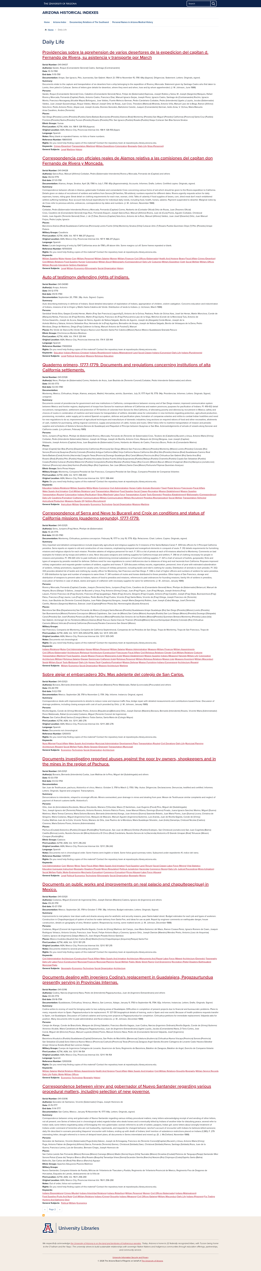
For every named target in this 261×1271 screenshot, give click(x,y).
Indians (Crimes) (102, 1196)
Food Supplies (71, 261)
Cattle (139, 488)
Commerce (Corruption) (114, 872)
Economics (79, 268)
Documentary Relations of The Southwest (89, 22)
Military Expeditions (105, 146)
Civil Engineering (163, 962)
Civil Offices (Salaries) (147, 1196)
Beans (182, 258)
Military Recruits (50, 265)
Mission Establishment (169, 491)
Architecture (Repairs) (188, 662)
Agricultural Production (53, 501)
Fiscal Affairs (191, 258)
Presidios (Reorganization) (156, 497)
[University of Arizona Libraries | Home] (70, 1228)
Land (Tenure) (146, 865)
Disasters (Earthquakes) (200, 962)
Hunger (81, 261)
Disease (84, 659)
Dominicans (94, 659)
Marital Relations (66, 1071)
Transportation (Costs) (136, 494)
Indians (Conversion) (162, 352)
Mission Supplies (188, 491)
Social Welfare (192, 261)
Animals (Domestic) (151, 488)
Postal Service (174, 488)
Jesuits (84, 656)
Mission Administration (136, 649)
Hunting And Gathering (53, 1199)
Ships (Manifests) (105, 494)
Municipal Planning (194, 743)
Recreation (153, 491)
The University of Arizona (152, 1261)
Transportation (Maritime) (83, 146)
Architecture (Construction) (103, 652)
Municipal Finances (86, 962)
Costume (198, 652)
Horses (68, 258)
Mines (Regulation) (110, 869)
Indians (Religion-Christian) (76, 352)
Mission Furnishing (148, 662)
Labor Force (119, 494)
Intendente (63, 265)
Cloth (182, 261)
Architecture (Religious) (78, 652)
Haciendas (144, 869)
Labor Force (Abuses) (151, 872)
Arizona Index (59, 22)
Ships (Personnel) (155, 146)
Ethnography (91, 268)
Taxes (83, 865)
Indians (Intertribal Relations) (93, 1193)
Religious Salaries (71, 659)
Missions (90, 356)
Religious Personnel (125, 659)
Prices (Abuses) (133, 872)
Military (70, 268)
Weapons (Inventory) (184, 659)
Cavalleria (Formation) (62, 497)
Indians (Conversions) (167, 662)
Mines (77, 865)
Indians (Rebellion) (116, 1193)
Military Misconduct (204, 659)
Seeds (45, 662)
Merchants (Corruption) (92, 872)
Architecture (113, 665)
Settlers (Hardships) (78, 265)
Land (135, 352)
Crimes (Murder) (71, 1193)
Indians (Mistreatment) (122, 352)
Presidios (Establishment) (174, 494)
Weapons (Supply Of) (75, 501)
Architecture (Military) (52, 659)
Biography (132, 146)
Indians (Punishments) (191, 352)
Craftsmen (78, 497)
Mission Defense (130, 662)
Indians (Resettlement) (100, 352)
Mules (61, 258)
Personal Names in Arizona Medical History (132, 22)
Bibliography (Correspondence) (127, 261)
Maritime (71, 149)
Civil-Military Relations (53, 261)
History (79, 149)
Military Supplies (50, 258)
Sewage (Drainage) (99, 746)
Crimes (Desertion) (62, 146)
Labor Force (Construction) (64, 962)
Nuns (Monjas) (49, 743)
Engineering (75, 872)
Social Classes (145, 352)
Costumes (156, 261)
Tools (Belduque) (70, 662)
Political (70, 356)
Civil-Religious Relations (152, 652)
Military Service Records (207, 1071)
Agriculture (80, 356)
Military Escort (105, 261)
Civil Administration (119, 488)
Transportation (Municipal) (120, 746)
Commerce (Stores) (159, 869)
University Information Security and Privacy (130, 1257)
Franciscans (186, 488)
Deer (67, 1199)
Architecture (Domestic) (194, 958)
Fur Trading (209, 1196)
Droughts (180, 1071)
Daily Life (142, 146)
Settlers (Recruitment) (95, 501)
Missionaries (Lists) (113, 656)
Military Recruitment (133, 497)
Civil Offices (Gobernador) (146, 258)
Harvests (182, 656)
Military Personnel (85, 258)
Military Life (192, 656)
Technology (107, 504)
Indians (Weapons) (169, 656)
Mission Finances (96, 656)
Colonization (121, 146)
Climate (168, 652)
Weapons (152, 649)
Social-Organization (107, 268)
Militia (89, 488)
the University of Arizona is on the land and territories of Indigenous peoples (106, 1243)
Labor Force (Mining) (177, 865)
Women (113, 258)
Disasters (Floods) (92, 869)
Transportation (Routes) (53, 494)
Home (47, 22)
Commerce (104, 488)
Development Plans (128, 743)
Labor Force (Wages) (172, 958)
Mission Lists (168, 659)
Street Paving (148, 962)
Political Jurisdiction (129, 869)
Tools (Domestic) (154, 494)
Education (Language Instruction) (58, 869)
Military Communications (111, 497)
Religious (99, 356)
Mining (142, 875)
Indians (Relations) (61, 488)
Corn (74, 258)
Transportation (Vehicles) (194, 497)
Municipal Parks (49, 965)
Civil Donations (168, 743)
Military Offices (207, 261)
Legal (63, 149)
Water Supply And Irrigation (55, 491)
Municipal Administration (107, 743)
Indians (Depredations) (53, 1193)
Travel (164, 488)
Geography (85, 504)
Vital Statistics (193, 865)
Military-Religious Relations (149, 659)
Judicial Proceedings (187, 869)
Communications (91, 497)
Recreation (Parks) (180, 962)
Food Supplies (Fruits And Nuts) (57, 1196)
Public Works (83, 746)
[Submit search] (214, 4)
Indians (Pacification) (87, 494)
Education (58, 352)
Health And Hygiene (168, 258)
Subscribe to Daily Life (43, 1215)
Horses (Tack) (94, 662)
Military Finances (126, 258)
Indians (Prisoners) (195, 1196)
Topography (211, 958)
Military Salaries (102, 258)
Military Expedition (171, 261)
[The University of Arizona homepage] (60, 3)
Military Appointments (184, 649)
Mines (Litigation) (206, 869)
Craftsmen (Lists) (108, 659)
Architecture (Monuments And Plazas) (145, 958)
